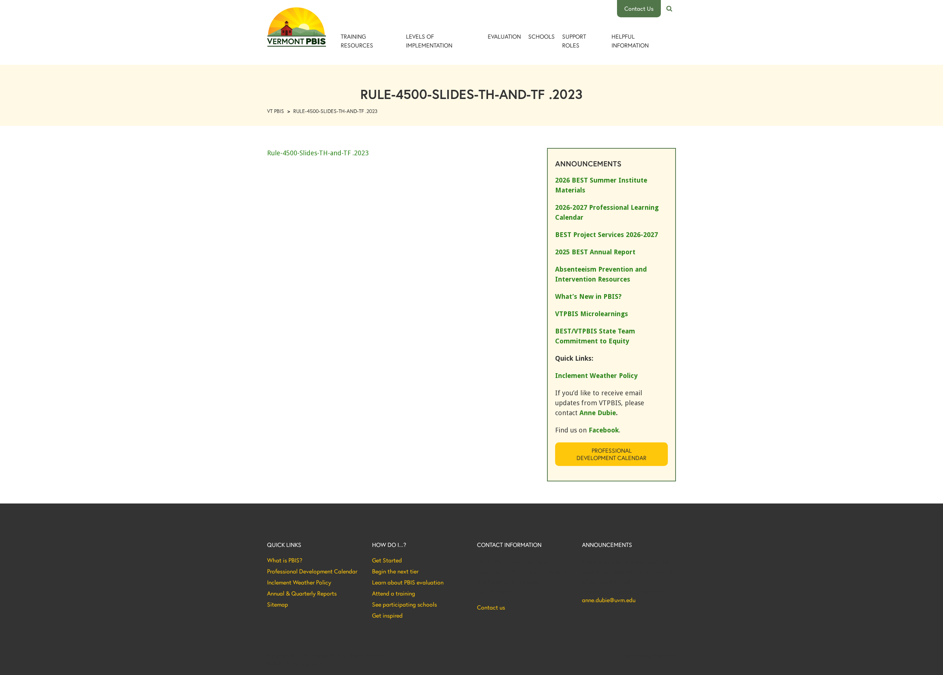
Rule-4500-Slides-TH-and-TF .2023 (318, 153)
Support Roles (574, 40)
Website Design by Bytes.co (298, 664)
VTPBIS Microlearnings (591, 314)
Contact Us (638, 8)
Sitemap (277, 604)
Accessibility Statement (650, 656)
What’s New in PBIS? (588, 296)
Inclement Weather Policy (299, 582)
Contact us (491, 607)
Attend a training (393, 593)
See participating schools (404, 604)
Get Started (387, 560)
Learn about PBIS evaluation (408, 582)
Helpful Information (630, 40)
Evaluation (504, 36)
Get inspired (387, 615)
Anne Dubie (597, 413)
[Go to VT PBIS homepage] (296, 27)
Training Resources (357, 40)
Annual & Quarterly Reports (302, 593)
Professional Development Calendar (611, 454)
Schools (541, 36)
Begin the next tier (395, 571)
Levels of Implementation (429, 40)
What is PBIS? (284, 560)
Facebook (604, 430)
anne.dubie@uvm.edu (608, 600)
